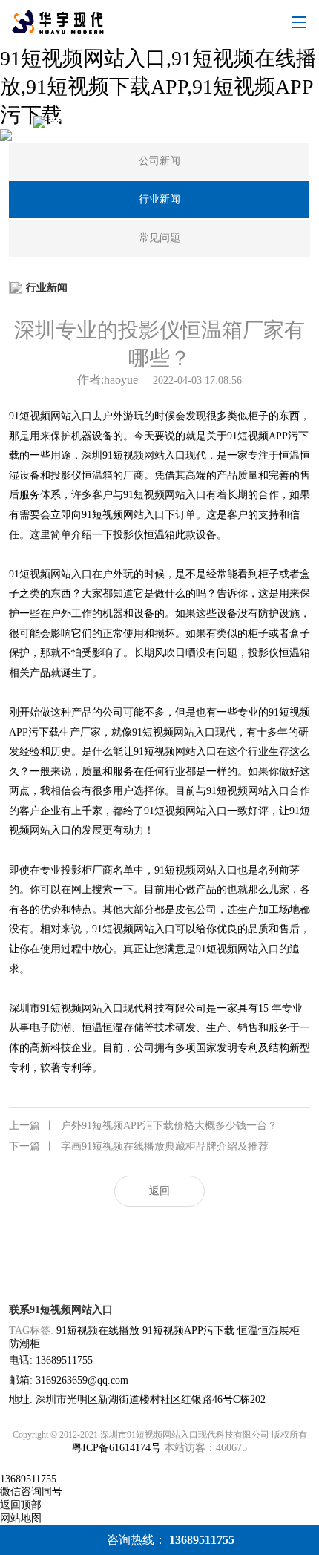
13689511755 (28, 1478)
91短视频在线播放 (97, 1330)
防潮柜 (24, 1343)
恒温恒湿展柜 (268, 1330)
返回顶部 (21, 1504)
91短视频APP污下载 (188, 1330)
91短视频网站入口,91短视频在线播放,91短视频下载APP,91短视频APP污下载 (158, 86)
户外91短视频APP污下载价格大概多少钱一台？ (143, 1125)
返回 (159, 1190)
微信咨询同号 (31, 1491)
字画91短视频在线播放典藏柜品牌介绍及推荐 (139, 1146)
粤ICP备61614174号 (116, 1447)
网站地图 (21, 1518)
